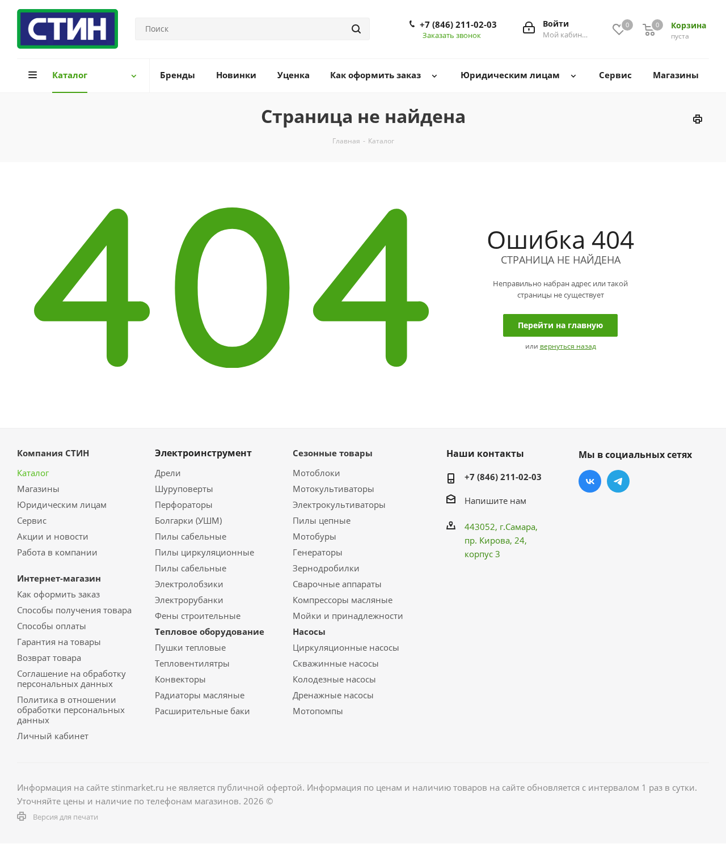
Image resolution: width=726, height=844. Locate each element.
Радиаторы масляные (199, 695)
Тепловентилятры (192, 663)
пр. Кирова (487, 540)
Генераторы (318, 552)
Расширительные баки (202, 710)
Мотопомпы (318, 710)
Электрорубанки (189, 599)
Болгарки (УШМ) (188, 520)
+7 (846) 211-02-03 (458, 24)
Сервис (32, 520)
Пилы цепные (322, 520)
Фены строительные (197, 615)
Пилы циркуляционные (204, 552)
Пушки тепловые (190, 647)
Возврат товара (49, 657)
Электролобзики (189, 583)
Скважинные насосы (336, 663)
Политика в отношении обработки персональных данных (71, 710)
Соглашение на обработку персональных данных (71, 678)
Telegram (618, 481)
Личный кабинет (52, 735)
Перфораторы (184, 504)
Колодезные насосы (334, 679)
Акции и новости (52, 536)
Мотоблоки (316, 472)
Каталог (33, 472)
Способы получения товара (74, 610)
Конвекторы (180, 679)
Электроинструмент (203, 453)
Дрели (168, 472)
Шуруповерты (184, 488)
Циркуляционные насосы (346, 647)
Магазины (38, 488)
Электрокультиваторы (339, 504)
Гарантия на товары (59, 641)
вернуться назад (568, 346)
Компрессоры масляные (342, 599)
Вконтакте (590, 481)
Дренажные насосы (333, 695)
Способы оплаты (51, 625)
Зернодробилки (326, 568)
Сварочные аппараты (337, 583)
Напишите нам (495, 500)
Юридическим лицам (62, 504)
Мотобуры (314, 536)
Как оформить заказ (58, 594)
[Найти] (356, 29)
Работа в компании (57, 552)
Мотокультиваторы (333, 488)
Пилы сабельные (190, 536)
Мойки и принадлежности (348, 615)
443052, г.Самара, (501, 526)
